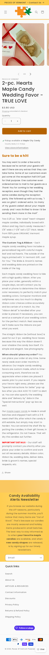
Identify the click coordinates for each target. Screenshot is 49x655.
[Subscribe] (41, 557)
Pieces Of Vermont (20, 649)
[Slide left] (18, 74)
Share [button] (8, 472)
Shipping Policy (13, 616)
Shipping (5, 111)
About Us (10, 580)
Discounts (10, 598)
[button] (5, 12)
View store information (16, 147)
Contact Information (16, 592)
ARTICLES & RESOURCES (16, 586)
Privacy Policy (12, 604)
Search (8, 573)
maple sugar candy (17, 411)
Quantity (6, 115)
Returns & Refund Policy (17, 610)
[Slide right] (30, 74)
